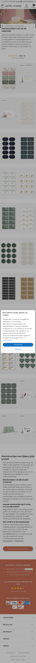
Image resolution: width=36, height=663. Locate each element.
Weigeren (18, 349)
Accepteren (18, 345)
